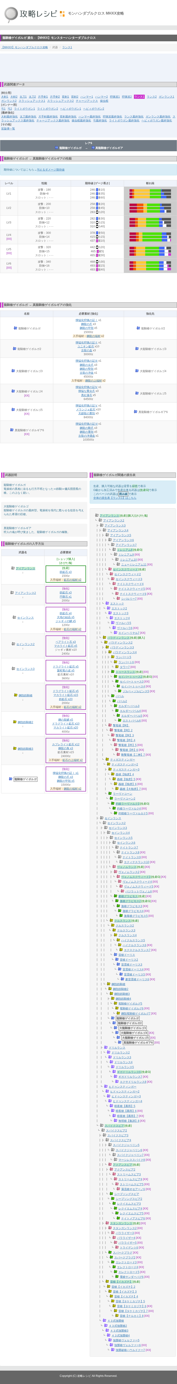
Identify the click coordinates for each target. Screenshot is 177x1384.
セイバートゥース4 (133, 686)
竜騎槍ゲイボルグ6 (132, 1008)
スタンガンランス (121, 1223)
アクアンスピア (122, 1164)
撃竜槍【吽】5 (127, 745)
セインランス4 (121, 832)
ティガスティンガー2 (125, 764)
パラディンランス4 (125, 652)
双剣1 (65, 96)
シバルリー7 (129, 598)
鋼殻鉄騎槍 (25, 695)
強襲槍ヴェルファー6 (127, 1345)
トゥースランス (125, 672)
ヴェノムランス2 (128, 872)
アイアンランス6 (123, 540)
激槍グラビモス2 (130, 901)
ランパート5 (123, 657)
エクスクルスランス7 (137, 950)
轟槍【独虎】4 (125, 774)
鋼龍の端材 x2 (72, 788)
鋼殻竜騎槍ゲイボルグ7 (135, 1013)
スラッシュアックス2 (60, 100)
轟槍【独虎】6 (127, 784)
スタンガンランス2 (125, 1228)
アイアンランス (25, 568)
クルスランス (122, 920)
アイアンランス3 (115, 525)
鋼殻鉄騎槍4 (123, 998)
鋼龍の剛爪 (87, 428)
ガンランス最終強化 (158, 116)
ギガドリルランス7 (130, 1076)
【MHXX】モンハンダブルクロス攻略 (24, 47)
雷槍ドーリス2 (129, 959)
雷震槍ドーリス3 (131, 964)
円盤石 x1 (66, 596)
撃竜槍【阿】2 (123, 730)
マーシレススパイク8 (131, 1159)
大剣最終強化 (9, 116)
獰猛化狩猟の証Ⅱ (87, 342)
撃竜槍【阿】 (121, 725)
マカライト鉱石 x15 (65, 695)
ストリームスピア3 (129, 1174)
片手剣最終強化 (48, 116)
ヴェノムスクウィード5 (138, 886)
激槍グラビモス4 (133, 911)
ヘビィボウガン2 (93, 108)
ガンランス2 (9, 100)
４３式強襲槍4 (121, 1335)
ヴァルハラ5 (123, 623)
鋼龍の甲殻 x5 (65, 780)
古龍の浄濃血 (86, 435)
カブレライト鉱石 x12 (66, 744)
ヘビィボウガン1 (70, 108)
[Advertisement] (88, 67)
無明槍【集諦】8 (128, 1120)
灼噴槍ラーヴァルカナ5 (133, 813)
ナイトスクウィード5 (131, 588)
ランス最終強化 (134, 116)
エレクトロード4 (127, 1267)
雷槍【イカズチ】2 (123, 1286)
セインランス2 (25, 644)
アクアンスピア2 (124, 1169)
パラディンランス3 (122, 647)
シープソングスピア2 (129, 1198)
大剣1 (4, 96)
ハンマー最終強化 (90, 116)
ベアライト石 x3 (66, 642)
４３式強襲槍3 (119, 1330)
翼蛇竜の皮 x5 (65, 670)
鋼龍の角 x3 (65, 748)
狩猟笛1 (115, 96)
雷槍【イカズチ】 (121, 1281)
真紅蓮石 (86, 395)
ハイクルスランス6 (134, 945)
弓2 (10, 108)
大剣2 (14, 96)
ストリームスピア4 (130, 1179)
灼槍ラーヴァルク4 (129, 808)
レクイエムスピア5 (132, 1213)
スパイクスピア (114, 1125)
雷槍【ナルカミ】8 (132, 1316)
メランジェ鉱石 (85, 409)
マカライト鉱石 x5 (65, 645)
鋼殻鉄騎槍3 (25, 748)
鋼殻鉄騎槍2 (25, 722)
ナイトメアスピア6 (133, 1218)
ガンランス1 (166, 96)
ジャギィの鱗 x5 (66, 621)
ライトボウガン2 (47, 108)
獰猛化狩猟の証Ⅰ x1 (66, 773)
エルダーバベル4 (130, 711)
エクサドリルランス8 (133, 1081)
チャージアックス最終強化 (53, 120)
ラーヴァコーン (122, 793)
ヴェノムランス (126, 867)
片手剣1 (43, 96)
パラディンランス (118, 637)
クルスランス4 (127, 935)
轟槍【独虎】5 (126, 779)
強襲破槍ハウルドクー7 (130, 1350)
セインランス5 (123, 837)
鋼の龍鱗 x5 (65, 719)
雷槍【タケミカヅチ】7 (133, 1311)
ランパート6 (126, 662)
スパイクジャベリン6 (129, 1150)
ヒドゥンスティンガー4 (127, 1101)
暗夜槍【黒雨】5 (124, 1106)
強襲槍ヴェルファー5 (126, 1340)
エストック (117, 603)
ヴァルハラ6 (125, 628)
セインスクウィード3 (129, 579)
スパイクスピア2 (116, 1130)
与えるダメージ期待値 (51, 169)
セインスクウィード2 (127, 574)
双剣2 (74, 96)
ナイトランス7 (129, 847)
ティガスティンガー (122, 759)
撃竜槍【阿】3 (125, 735)
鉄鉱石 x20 (66, 699)
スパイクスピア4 (120, 1140)
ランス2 (152, 96)
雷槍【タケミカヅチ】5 (130, 1301)
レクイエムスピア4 (130, 1208)
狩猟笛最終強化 (112, 116)
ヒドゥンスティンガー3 (126, 1096)
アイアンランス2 (25, 593)
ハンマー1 (86, 96)
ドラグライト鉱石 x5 (66, 666)
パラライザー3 (125, 1233)
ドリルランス (117, 1047)
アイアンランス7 (126, 545)
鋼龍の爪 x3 (65, 777)
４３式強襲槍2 (118, 1325)
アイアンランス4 (117, 530)
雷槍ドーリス (126, 955)
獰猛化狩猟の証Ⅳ (87, 387)
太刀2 (32, 96)
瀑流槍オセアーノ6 (133, 1189)
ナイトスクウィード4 (130, 584)
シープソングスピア (126, 1194)
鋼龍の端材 (93, 336)
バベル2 (122, 701)
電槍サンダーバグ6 (132, 1277)
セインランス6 (126, 842)
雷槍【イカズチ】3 (125, 1291)
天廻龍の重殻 (86, 413)
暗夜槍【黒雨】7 (127, 1116)
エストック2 (119, 608)
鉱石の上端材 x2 (72, 760)
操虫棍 (104, 100)
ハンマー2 (101, 96)
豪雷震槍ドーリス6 (137, 979)
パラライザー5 (127, 1242)
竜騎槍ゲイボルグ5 (130, 1003)
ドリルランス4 (123, 1062)
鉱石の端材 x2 (72, 579)
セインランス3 (25, 669)
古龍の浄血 (87, 372)
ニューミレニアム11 (134, 564)
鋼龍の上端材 (93, 380)
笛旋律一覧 (8, 128)
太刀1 (23, 96)
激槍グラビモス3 (131, 906)
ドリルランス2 (121, 1052)
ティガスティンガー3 (126, 769)
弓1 (3, 108)
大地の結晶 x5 (65, 617)
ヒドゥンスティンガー (122, 1086)
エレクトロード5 (128, 1272)
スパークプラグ (122, 1252)
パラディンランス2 (121, 642)
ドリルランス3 (122, 1057)
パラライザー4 (126, 1238)
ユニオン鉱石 (85, 346)
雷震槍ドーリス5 (134, 974)
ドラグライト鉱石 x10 (66, 723)
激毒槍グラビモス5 (136, 916)
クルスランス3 (126, 930)
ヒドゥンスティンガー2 (124, 1091)
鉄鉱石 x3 (66, 572)
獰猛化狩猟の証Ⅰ (87, 320)
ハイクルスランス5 (133, 940)
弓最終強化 (100, 120)
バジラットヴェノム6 (138, 891)
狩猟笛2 (127, 96)
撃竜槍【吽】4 (126, 740)
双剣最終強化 (68, 116)
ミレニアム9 (126, 554)
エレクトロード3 (126, 1262)
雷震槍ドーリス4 (133, 969)
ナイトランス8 (130, 852)
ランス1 (67, 47)
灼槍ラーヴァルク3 (127, 803)
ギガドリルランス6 (129, 1072)
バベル (120, 696)
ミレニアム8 (125, 549)
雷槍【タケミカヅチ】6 (131, 1306)
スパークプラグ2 (124, 1257)
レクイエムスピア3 (129, 1203)
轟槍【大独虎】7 (130, 789)
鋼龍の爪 (86, 324)
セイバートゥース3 (132, 681)
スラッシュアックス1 (32, 100)
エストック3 (120, 613)
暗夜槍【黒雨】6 (126, 1111)
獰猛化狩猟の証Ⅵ (87, 423)
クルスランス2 (125, 925)
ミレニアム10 (128, 559)
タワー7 (125, 667)
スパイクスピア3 (117, 1135)
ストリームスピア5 (132, 1184)
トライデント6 (129, 1247)
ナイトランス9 (132, 857)
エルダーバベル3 (128, 706)
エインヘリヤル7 (128, 633)
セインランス (25, 617)
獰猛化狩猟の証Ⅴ (87, 405)
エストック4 (122, 618)
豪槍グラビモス (128, 896)
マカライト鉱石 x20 (65, 727)
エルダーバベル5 (131, 715)
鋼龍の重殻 (87, 431)
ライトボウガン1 (24, 108)
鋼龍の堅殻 (87, 368)
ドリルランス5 (125, 1067)
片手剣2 (55, 96)
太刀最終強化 (28, 116)
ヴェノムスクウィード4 (137, 881)
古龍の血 (86, 350)
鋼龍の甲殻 (87, 328)
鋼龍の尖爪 (87, 365)
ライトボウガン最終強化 (124, 120)
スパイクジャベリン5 (126, 1145)
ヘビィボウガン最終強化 (157, 120)
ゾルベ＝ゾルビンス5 (136, 691)
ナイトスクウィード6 (133, 594)
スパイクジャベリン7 (130, 1155)
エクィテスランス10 (136, 862)
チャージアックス (87, 100)
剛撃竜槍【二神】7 (133, 754)
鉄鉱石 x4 (66, 613)
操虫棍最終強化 (81, 120)
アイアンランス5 (120, 535)
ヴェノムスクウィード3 (135, 877)
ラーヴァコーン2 (124, 798)
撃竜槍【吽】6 (129, 750)
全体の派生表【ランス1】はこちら (114, 497)
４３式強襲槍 (115, 1320)
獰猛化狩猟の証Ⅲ (87, 360)
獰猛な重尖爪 (86, 391)
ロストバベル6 (132, 720)
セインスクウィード (125, 569)
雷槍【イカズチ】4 (126, 1296)
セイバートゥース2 (130, 676)
